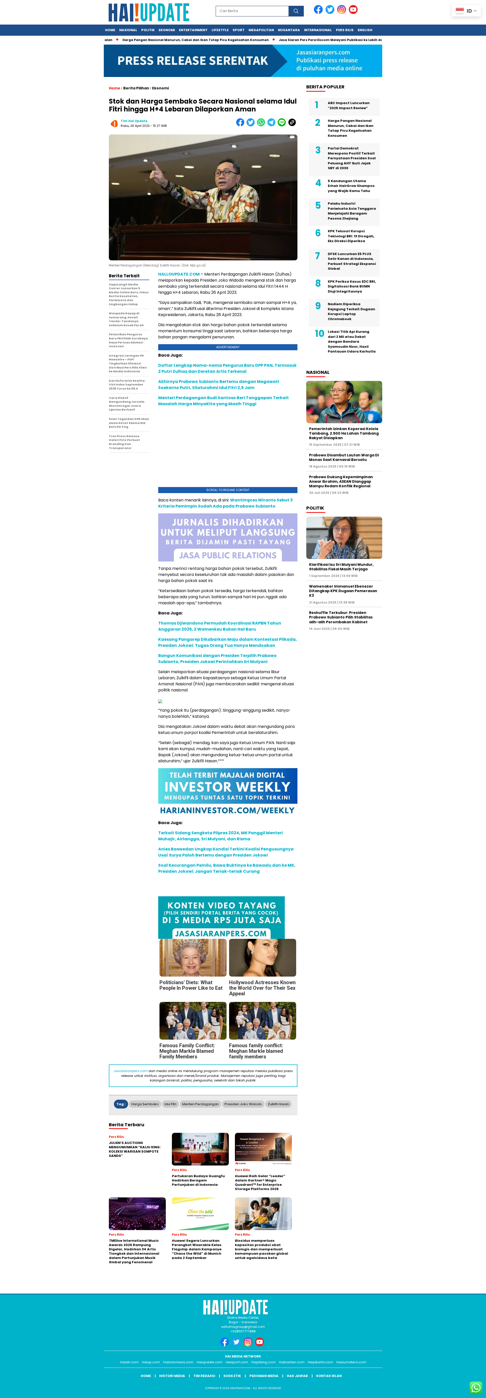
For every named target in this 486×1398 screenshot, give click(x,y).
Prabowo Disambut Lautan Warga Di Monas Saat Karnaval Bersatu (344, 457)
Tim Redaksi (204, 1375)
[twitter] (331, 13)
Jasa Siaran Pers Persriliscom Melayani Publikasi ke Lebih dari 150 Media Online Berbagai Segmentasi (333, 40)
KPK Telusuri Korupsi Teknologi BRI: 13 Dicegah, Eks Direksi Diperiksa (351, 236)
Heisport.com (237, 1362)
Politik (148, 30)
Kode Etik (232, 1375)
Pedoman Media (263, 1375)
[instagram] (342, 13)
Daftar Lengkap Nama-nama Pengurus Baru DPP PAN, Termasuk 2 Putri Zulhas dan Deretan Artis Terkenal (227, 368)
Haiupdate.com (209, 1362)
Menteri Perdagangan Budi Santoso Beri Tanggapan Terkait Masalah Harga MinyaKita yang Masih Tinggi (223, 401)
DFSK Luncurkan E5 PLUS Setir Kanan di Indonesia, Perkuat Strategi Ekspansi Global (352, 261)
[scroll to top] (467, 1390)
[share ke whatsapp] (262, 125)
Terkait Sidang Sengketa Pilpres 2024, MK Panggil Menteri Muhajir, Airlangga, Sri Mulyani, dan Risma (220, 836)
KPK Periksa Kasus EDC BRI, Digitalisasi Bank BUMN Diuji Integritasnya (352, 286)
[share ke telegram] (272, 125)
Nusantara (289, 30)
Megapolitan (261, 30)
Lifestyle (220, 30)
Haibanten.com (292, 1362)
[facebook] (319, 13)
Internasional (318, 30)
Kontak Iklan (329, 1375)
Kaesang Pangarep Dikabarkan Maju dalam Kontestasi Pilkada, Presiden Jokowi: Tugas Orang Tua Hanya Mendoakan (227, 642)
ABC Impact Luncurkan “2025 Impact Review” (349, 105)
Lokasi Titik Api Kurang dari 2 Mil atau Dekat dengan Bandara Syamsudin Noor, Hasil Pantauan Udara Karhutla (352, 341)
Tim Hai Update (134, 121)
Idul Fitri (170, 1104)
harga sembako (145, 1104)
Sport (239, 30)
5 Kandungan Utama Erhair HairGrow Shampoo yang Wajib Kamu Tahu (351, 186)
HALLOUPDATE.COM (179, 274)
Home (110, 30)
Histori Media (172, 1375)
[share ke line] (283, 125)
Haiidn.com (129, 1362)
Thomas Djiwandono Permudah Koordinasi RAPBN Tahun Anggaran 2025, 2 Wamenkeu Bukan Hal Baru (219, 626)
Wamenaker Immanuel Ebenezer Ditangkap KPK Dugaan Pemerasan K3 (343, 591)
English (365, 30)
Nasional (128, 30)
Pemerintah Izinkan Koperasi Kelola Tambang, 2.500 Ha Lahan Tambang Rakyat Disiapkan (344, 433)
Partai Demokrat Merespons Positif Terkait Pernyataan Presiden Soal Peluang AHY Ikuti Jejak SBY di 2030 (352, 158)
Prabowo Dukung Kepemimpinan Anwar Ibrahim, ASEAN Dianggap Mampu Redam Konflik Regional (341, 481)
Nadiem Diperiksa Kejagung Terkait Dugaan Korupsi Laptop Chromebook (351, 311)
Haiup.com (151, 1362)
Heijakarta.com (320, 1362)
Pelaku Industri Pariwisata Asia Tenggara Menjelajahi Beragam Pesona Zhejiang (352, 211)
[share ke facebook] (241, 125)
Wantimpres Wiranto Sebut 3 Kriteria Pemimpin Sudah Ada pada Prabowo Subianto (225, 503)
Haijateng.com (263, 1362)
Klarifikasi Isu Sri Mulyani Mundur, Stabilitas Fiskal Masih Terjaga (341, 567)
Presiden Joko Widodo (243, 1104)
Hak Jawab (297, 1375)
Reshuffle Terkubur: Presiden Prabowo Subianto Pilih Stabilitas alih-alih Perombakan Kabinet (341, 617)
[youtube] (354, 13)
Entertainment (193, 30)
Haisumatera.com (351, 1362)
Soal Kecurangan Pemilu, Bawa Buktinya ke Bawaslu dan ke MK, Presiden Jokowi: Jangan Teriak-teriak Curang (226, 868)
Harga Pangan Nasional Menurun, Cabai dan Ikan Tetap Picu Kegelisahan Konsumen (163, 40)
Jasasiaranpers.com (131, 1071)
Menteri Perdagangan (200, 1104)
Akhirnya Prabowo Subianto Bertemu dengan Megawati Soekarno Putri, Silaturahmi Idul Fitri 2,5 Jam (218, 385)
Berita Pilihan (136, 88)
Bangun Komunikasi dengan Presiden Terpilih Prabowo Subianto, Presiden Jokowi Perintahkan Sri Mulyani (217, 659)
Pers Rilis (345, 30)
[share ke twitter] (252, 125)
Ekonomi (167, 30)
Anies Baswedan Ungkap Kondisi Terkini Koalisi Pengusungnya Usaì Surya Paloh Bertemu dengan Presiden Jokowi (226, 852)
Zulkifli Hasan (278, 1104)
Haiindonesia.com (178, 1362)
